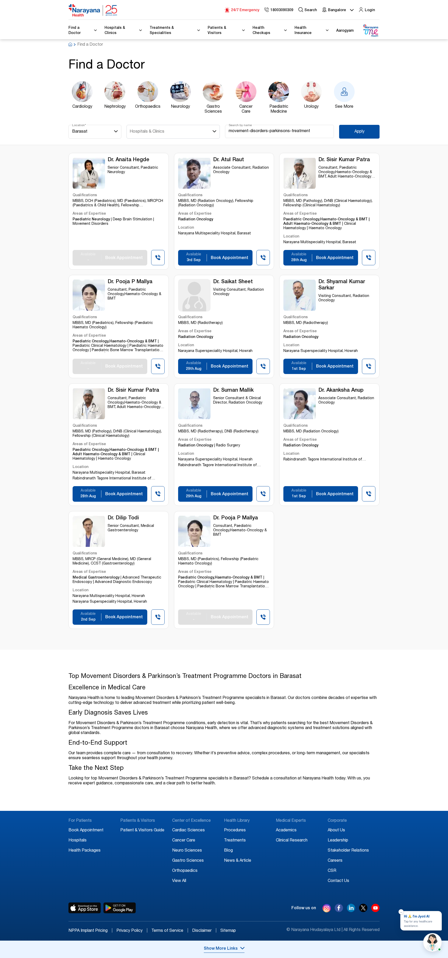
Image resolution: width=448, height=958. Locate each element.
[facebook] (339, 911)
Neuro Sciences (187, 851)
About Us (336, 830)
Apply (359, 132)
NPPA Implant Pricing (90, 931)
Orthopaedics (185, 871)
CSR (332, 871)
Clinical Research (291, 841)
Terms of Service (169, 931)
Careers (335, 861)
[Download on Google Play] (119, 907)
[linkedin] (351, 911)
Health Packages (84, 851)
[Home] (93, 10)
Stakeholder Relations (348, 851)
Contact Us (338, 881)
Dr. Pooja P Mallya (130, 282)
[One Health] (370, 31)
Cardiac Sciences (188, 830)
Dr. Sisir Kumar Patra (344, 160)
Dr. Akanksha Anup (340, 390)
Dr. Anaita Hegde (128, 160)
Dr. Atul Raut (228, 160)
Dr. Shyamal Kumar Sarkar (341, 285)
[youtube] (375, 911)
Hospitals (77, 841)
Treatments (235, 841)
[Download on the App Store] (84, 907)
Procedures (235, 830)
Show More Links (221, 949)
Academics (286, 830)
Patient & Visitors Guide (142, 830)
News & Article (237, 861)
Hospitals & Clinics (147, 132)
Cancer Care (183, 841)
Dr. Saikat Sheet (233, 282)
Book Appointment (85, 830)
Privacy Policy (132, 931)
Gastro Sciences (188, 861)
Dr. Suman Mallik (233, 390)
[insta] (327, 909)
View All (179, 881)
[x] (363, 911)
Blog (228, 851)
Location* (79, 125)
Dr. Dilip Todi (123, 518)
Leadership (338, 841)
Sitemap (228, 931)
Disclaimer (204, 931)
